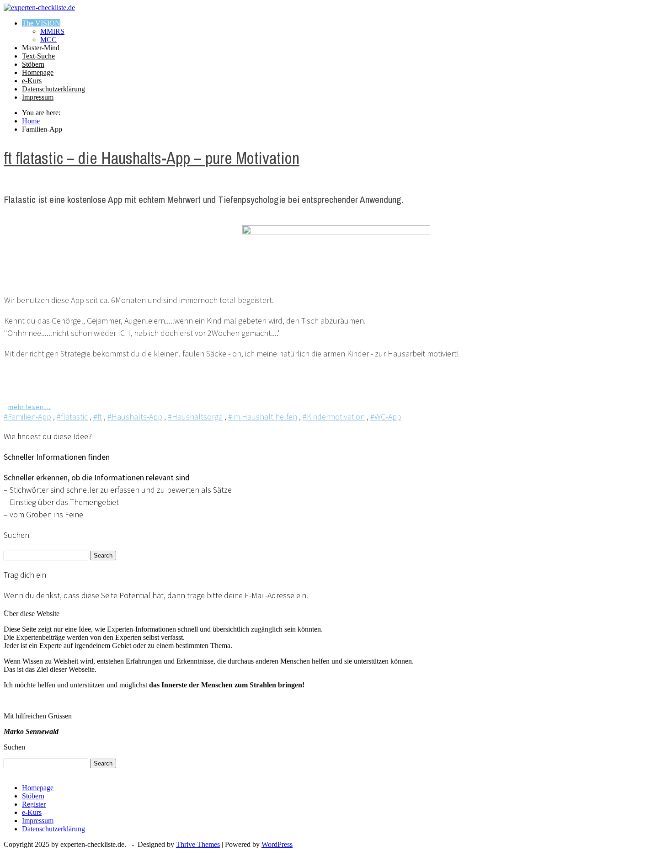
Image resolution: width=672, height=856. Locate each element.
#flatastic (72, 416)
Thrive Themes (198, 844)
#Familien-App (27, 416)
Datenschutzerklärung (53, 89)
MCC (48, 39)
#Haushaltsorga (195, 416)
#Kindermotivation (334, 416)
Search (103, 555)
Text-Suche (38, 56)
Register (34, 804)
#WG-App (385, 416)
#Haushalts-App (134, 416)
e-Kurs (32, 81)
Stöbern (33, 64)
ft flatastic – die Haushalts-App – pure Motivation (151, 158)
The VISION (41, 23)
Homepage (37, 72)
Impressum (37, 97)
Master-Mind (40, 48)
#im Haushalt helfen (262, 416)
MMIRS (52, 31)
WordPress (277, 844)
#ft (97, 416)
